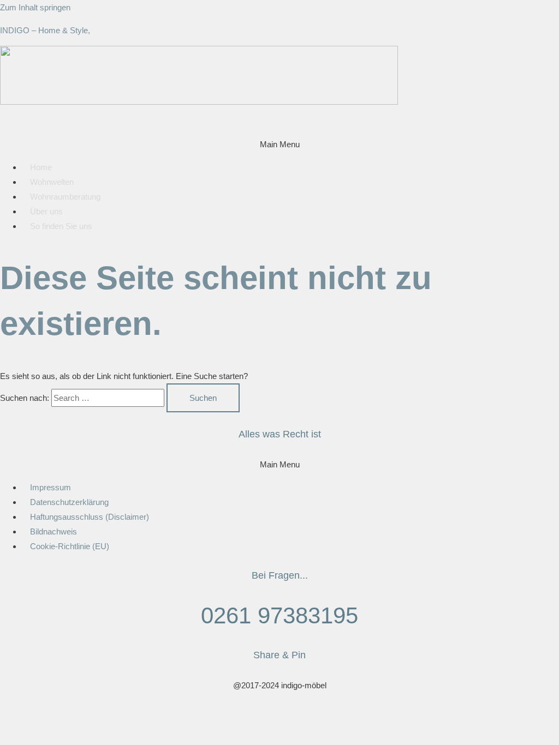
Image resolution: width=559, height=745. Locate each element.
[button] (279, 144)
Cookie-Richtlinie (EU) (69, 546)
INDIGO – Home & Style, (45, 30)
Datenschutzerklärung (69, 502)
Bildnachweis (53, 531)
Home (41, 167)
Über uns (46, 211)
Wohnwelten (52, 182)
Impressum (50, 487)
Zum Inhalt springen (35, 7)
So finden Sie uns (61, 226)
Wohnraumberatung (65, 196)
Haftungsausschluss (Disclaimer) (89, 516)
